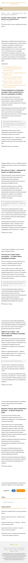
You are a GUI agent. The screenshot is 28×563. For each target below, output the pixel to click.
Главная (3, 13)
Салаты (6, 549)
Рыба (8, 13)
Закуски (11, 549)
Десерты (21, 549)
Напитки (12, 551)
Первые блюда (12, 548)
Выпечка (16, 549)
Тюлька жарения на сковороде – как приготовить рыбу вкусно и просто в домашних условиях (12, 68)
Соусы (16, 551)
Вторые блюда (21, 548)
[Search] (26, 9)
